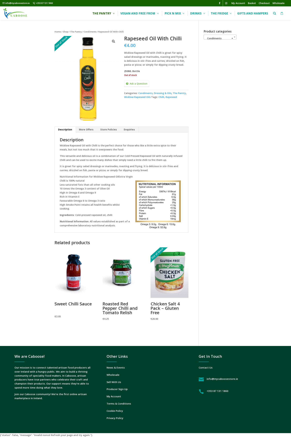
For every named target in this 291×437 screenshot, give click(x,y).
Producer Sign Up (117, 389)
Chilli (161, 97)
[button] (113, 41)
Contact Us (206, 367)
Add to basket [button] (73, 326)
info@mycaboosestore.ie (17, 3)
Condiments (90, 31)
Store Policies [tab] (108, 129)
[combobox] (220, 37)
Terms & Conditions (119, 403)
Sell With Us (114, 382)
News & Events (116, 367)
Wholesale (113, 374)
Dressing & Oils (162, 93)
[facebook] (219, 3)
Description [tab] (65, 129)
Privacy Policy (115, 418)
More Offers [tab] (86, 129)
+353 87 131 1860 (44, 3)
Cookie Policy (115, 410)
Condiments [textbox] (219, 38)
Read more (169, 328)
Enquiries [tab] (129, 129)
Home (58, 31)
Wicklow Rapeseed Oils (137, 97)
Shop (65, 31)
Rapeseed (171, 97)
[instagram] (226, 3)
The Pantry (76, 31)
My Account (114, 396)
